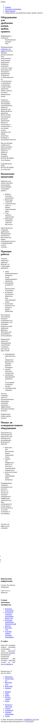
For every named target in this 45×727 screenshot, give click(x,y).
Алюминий (9, 710)
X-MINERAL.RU (30, 719)
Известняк (8, 686)
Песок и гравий (8, 698)
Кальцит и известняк (8, 705)
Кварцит (8, 688)
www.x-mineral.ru (7, 664)
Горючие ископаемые (9, 713)
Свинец (8, 708)
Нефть (7, 695)
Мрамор (8, 692)
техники (12, 653)
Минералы (9, 677)
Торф (7, 693)
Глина (7, 701)
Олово (7, 716)
